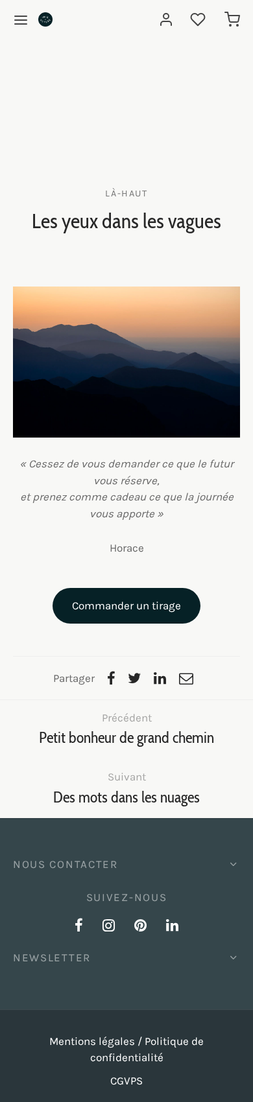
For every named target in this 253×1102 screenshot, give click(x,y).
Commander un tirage (126, 605)
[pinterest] (140, 927)
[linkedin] (172, 927)
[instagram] (108, 927)
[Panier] (232, 19)
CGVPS (126, 1080)
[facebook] (79, 927)
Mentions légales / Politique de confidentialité (126, 1049)
